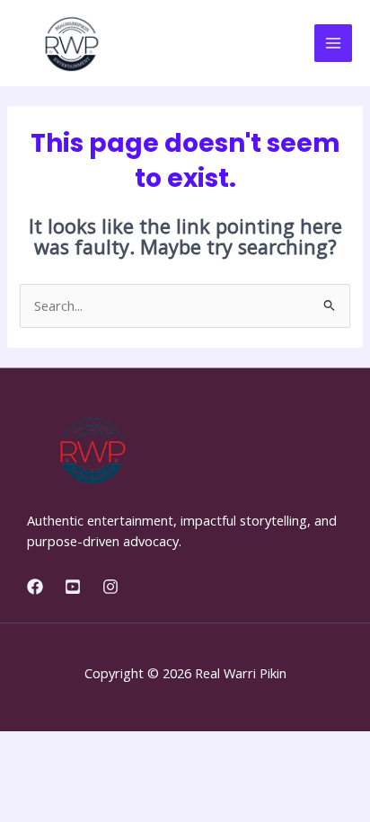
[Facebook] (35, 587)
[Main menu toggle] (333, 43)
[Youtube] (73, 587)
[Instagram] (110, 587)
